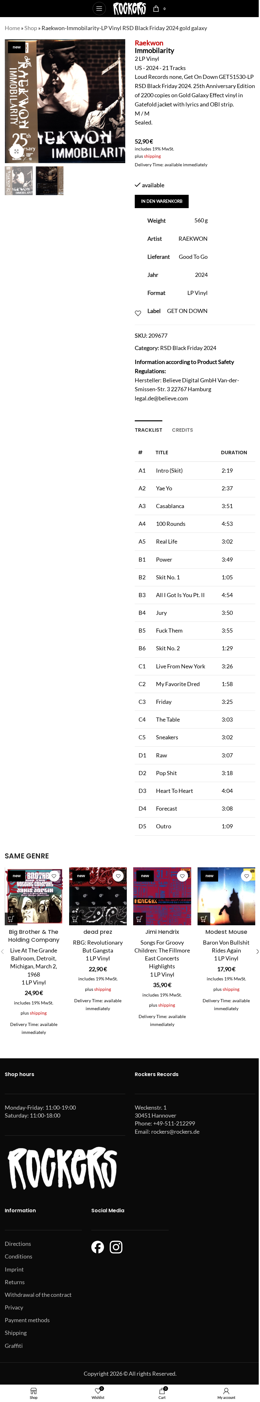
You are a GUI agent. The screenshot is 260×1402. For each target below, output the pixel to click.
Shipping (16, 1332)
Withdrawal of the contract (38, 1294)
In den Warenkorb (161, 201)
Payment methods (27, 1319)
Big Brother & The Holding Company (33, 936)
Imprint (14, 1269)
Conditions (18, 1256)
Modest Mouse (226, 932)
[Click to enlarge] (17, 151)
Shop (30, 27)
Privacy (14, 1307)
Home (12, 27)
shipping (152, 156)
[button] (11, 101)
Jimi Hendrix (162, 932)
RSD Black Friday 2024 (188, 347)
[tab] (148, 429)
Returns (15, 1281)
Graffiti (14, 1345)
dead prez (97, 932)
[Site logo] (129, 7)
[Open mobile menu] (99, 8)
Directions (18, 1243)
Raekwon (149, 42)
